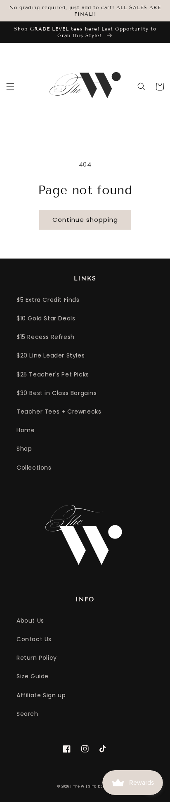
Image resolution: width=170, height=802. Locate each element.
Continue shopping (85, 219)
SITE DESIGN (100, 786)
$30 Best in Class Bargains (57, 393)
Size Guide (33, 676)
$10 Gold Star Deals (46, 318)
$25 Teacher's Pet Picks (53, 374)
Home (26, 430)
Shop (24, 449)
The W (79, 786)
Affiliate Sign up (41, 695)
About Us (30, 620)
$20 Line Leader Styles (51, 355)
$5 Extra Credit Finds (48, 300)
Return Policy (37, 658)
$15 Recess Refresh (46, 337)
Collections (34, 467)
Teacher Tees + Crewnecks (59, 411)
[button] (10, 87)
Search (27, 714)
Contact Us (34, 639)
